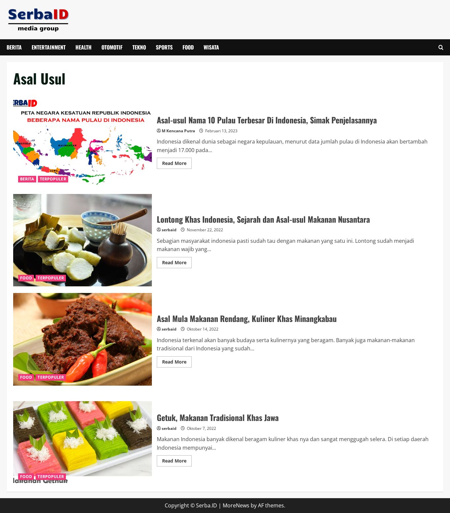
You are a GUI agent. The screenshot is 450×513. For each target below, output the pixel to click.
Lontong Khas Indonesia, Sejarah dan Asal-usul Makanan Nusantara (82, 240)
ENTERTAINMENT (49, 47)
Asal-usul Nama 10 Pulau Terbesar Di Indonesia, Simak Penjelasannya (82, 141)
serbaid (169, 230)
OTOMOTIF (112, 47)
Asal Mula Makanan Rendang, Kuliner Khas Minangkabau (82, 339)
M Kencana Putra (178, 131)
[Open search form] (440, 47)
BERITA (14, 47)
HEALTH (83, 47)
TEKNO (139, 47)
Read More (177, 164)
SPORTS (164, 47)
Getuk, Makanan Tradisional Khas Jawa (82, 438)
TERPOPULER (53, 179)
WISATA (211, 47)
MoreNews (236, 505)
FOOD (188, 47)
